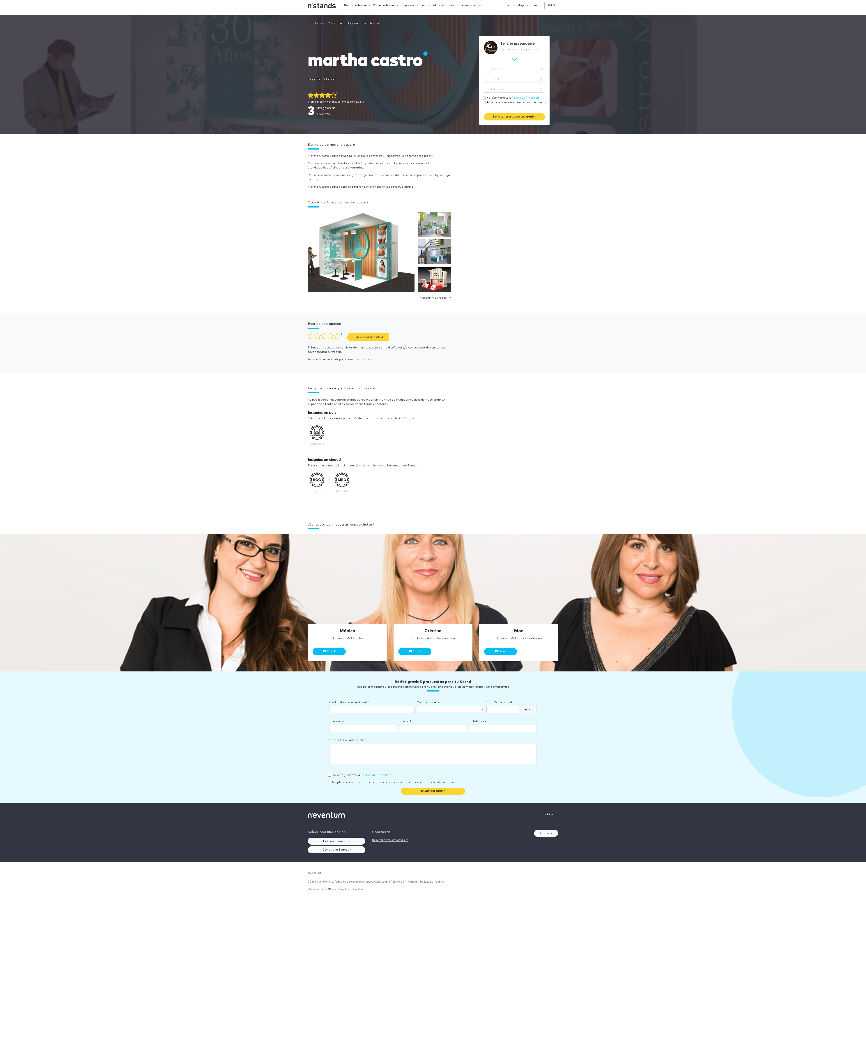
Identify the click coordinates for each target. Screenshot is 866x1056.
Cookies (546, 833)
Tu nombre (337, 721)
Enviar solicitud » (433, 790)
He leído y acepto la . (512, 98)
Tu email (405, 721)
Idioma (550, 814)
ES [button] (553, 5)
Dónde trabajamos (357, 5)
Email (330, 651)
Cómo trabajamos (385, 5)
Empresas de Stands (415, 5)
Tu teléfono (477, 721)
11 (324, 102)
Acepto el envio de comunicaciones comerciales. (516, 102)
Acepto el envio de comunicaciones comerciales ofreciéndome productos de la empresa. (395, 782)
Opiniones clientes (469, 5)
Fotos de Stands (443, 5)
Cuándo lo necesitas (431, 702)
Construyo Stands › (336, 849)
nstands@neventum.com (526, 5)
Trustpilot (314, 873)
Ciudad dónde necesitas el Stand (352, 702)
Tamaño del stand (499, 702)
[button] (361, 252)
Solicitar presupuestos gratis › (514, 116)
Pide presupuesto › (336, 841)
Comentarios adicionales (347, 740)
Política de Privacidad (525, 98)
